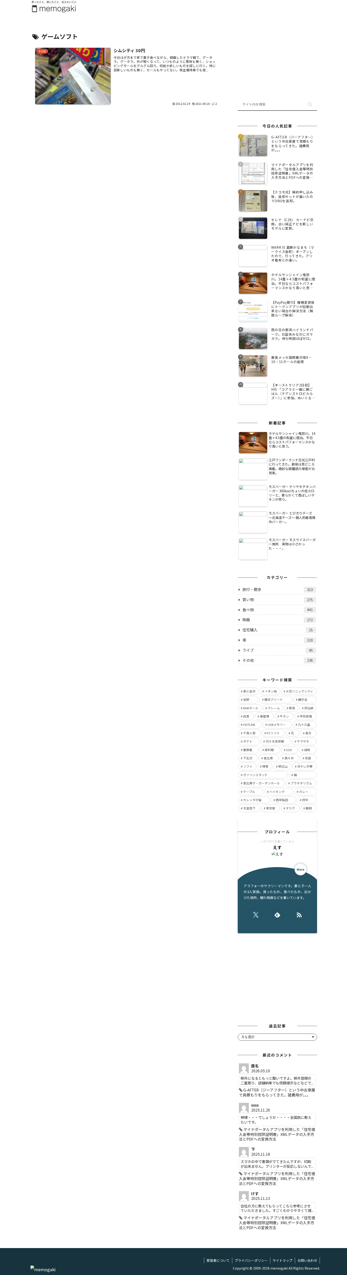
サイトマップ (282, 1260)
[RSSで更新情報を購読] (299, 914)
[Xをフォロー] (255, 914)
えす (277, 847)
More (300, 869)
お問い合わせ (307, 1260)
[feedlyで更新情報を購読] (277, 914)
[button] (310, 104)
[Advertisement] (126, 154)
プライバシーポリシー (251, 1260)
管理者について (218, 1260)
